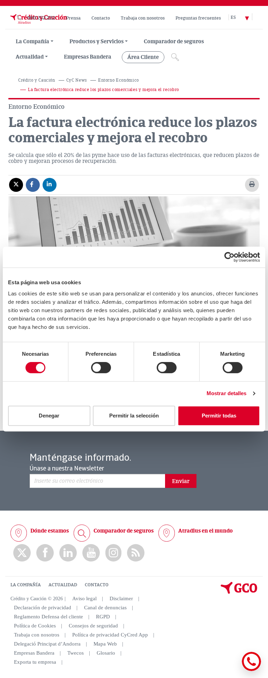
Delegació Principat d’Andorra (47, 644)
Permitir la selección (134, 416)
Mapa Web (105, 644)
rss (135, 553)
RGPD (103, 616)
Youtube (91, 553)
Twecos (75, 653)
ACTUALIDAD (63, 585)
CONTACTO (97, 585)
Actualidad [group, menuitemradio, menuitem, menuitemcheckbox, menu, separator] (30, 56)
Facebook (45, 553)
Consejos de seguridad (93, 625)
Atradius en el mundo (205, 530)
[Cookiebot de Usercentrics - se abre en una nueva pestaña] (229, 257)
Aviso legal (84, 598)
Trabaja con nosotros (143, 18)
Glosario (106, 653)
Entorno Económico (118, 80)
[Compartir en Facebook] (32, 184)
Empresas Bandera (87, 56)
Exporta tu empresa (35, 662)
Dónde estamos (49, 530)
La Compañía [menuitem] (32, 41)
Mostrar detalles (227, 393)
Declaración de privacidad (42, 607)
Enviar (180, 481)
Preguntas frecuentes (198, 18)
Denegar (49, 416)
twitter (22, 553)
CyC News (76, 80)
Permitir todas (219, 416)
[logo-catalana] (239, 592)
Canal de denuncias (105, 607)
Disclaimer (121, 598)
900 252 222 (41, 18)
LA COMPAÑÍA (25, 585)
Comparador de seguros (174, 41)
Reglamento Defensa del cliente (48, 616)
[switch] (101, 367)
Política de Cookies (35, 625)
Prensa (73, 18)
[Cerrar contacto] (231, 669)
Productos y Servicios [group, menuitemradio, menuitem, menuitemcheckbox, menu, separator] (96, 41)
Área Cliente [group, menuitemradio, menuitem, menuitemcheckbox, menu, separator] (143, 57)
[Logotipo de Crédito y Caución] (38, 25)
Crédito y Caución (36, 80)
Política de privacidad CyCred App (110, 635)
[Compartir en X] (16, 184)
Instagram (113, 553)
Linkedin (68, 553)
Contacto (100, 18)
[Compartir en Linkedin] (49, 184)
